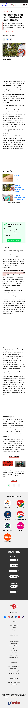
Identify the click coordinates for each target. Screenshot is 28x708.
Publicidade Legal (14, 671)
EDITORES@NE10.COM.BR (17, 697)
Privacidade (14, 643)
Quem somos (14, 639)
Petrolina (14, 576)
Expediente (14, 653)
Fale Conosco (14, 655)
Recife (14, 560)
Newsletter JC (14, 668)
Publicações (14, 650)
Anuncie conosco (14, 673)
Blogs (14, 630)
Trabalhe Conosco (14, 657)
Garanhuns (14, 571)
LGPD (14, 648)
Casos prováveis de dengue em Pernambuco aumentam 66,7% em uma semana (20, 187)
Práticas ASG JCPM (14, 641)
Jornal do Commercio (14, 682)
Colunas (14, 627)
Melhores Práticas (14, 646)
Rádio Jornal (14, 684)
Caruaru (14, 565)
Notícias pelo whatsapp (14, 666)
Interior (14, 592)
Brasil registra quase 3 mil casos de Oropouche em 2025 (19, 178)
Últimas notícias (14, 625)
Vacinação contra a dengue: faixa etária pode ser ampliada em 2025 (19, 197)
